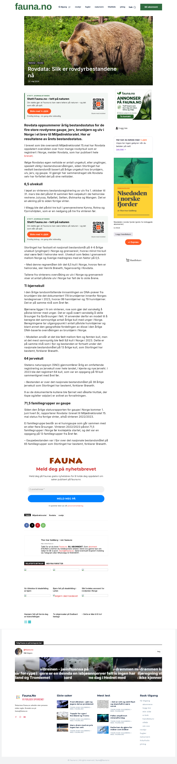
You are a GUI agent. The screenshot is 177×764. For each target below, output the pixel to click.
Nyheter (32, 63)
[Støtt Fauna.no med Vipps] (98, 104)
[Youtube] (25, 717)
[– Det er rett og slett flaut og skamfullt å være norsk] (103, 704)
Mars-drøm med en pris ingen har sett (81, 726)
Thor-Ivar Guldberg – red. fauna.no (56, 540)
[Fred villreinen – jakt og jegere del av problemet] (62, 704)
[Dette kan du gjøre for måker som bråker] (103, 730)
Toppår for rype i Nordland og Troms (79, 714)
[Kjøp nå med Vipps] (133, 242)
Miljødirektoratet (39, 515)
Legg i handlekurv (123, 234)
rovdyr (61, 515)
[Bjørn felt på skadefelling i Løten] (66, 578)
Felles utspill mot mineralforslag (118, 717)
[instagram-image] (27, 669)
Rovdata (52, 515)
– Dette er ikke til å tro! (92, 614)
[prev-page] (25, 621)
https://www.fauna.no (47, 543)
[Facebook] (26, 525)
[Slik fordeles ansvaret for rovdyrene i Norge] (95, 578)
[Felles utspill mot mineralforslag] (103, 718)
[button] (132, 7)
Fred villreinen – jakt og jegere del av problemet (81, 703)
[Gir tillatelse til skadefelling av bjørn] (37, 578)
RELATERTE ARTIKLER (34, 564)
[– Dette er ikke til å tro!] (95, 603)
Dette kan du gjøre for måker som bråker (121, 728)
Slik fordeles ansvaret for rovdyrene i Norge (93, 589)
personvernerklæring (75, 506)
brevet (28, 155)
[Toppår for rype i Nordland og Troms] (62, 716)
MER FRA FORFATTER (54, 564)
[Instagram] (20, 717)
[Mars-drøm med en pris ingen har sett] (62, 728)
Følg (158, 651)
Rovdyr (40, 63)
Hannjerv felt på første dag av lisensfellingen (36, 615)
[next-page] (29, 621)
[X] (32, 525)
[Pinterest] (37, 525)
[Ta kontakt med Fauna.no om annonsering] (125, 116)
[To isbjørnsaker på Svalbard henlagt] (66, 603)
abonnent (92, 546)
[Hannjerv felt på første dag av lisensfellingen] (37, 603)
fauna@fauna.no (66, 551)
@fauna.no (28, 650)
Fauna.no (63, 546)
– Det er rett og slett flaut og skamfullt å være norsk (122, 704)
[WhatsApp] (43, 525)
